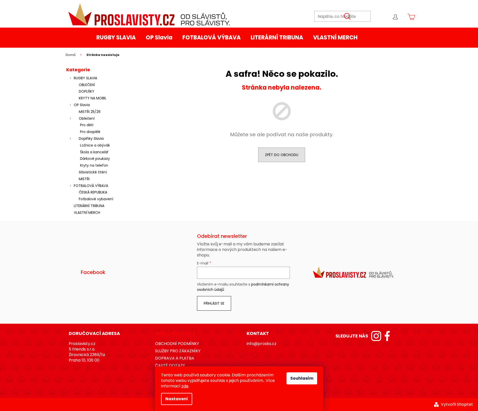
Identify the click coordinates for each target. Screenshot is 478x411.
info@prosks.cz (262, 344)
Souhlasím (301, 378)
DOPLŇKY (86, 91)
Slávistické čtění (93, 172)
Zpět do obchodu (281, 154)
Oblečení (87, 118)
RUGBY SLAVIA (85, 78)
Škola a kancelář (94, 152)
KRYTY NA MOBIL (92, 98)
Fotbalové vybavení (96, 198)
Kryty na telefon (94, 165)
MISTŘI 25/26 (90, 111)
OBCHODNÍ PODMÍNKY (177, 344)
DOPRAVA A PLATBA (174, 358)
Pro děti (86, 124)
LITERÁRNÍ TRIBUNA (89, 205)
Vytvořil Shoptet (457, 404)
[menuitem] (116, 38)
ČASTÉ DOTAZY (170, 365)
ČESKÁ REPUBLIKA (93, 192)
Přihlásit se (214, 303)
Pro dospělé (90, 131)
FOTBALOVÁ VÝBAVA (91, 185)
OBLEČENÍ (87, 84)
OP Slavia (82, 104)
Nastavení (176, 399)
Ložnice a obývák (95, 145)
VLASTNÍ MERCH (87, 212)
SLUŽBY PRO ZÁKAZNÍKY (177, 351)
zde (184, 386)
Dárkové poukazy (95, 158)
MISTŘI (84, 178)
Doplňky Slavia (91, 138)
